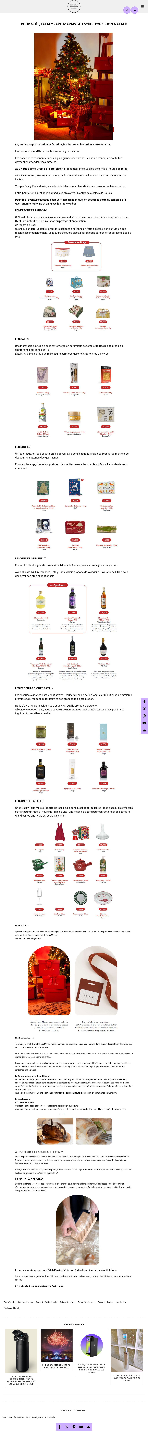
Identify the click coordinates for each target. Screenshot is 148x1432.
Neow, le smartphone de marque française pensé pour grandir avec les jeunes (91, 1368)
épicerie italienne (105, 1302)
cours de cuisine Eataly (46, 1302)
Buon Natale (9, 1302)
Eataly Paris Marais (86, 1302)
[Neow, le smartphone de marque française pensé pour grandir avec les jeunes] (92, 1345)
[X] (66, 1427)
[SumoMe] (88, 1427)
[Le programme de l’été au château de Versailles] (56, 1345)
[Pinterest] (74, 1427)
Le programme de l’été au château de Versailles (56, 1366)
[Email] (81, 1427)
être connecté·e (21, 1417)
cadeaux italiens (25, 1302)
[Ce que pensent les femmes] (73, 6)
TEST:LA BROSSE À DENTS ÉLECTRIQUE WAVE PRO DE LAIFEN (127, 1378)
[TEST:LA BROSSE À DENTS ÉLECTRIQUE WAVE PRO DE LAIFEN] (127, 1350)
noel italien (121, 1302)
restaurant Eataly (12, 1308)
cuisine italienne (67, 1302)
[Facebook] (59, 1427)
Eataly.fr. (113, 1093)
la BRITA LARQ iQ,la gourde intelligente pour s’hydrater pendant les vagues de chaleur (21, 1380)
